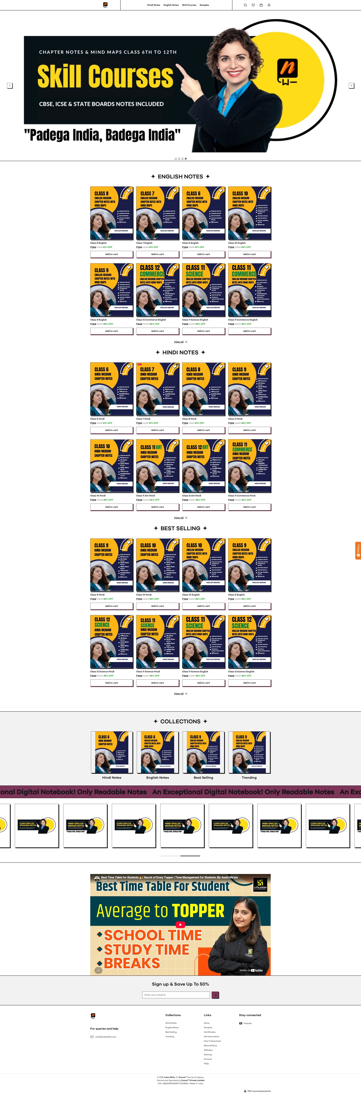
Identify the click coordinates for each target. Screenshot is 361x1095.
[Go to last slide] (9, 85)
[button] (245, 5)
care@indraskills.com (105, 1037)
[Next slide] (351, 85)
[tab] (175, 158)
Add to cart (111, 254)
